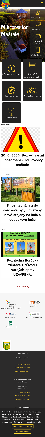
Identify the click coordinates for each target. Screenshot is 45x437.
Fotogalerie (35, 29)
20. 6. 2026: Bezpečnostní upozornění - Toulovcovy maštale (22, 160)
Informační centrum (11, 74)
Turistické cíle (11, 96)
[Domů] (5, 4)
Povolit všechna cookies (22, 426)
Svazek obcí (11, 118)
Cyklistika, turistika (32, 96)
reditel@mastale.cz (22, 371)
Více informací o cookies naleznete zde (25, 422)
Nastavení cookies (22, 431)
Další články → (23, 286)
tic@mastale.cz (22, 400)
